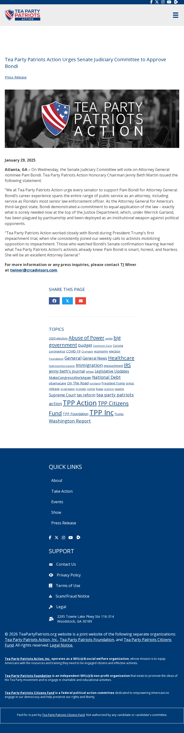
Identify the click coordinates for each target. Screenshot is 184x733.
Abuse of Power (86, 337)
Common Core (102, 345)
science (109, 389)
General (72, 358)
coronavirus (57, 351)
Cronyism (87, 351)
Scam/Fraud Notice (72, 596)
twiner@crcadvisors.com (33, 270)
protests (81, 389)
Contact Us (66, 564)
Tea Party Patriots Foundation (87, 639)
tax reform (86, 395)
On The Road (78, 383)
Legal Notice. (61, 645)
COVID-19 (73, 351)
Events (57, 501)
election (114, 351)
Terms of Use (68, 585)
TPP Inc (101, 412)
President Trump (113, 383)
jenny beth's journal (67, 371)
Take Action (62, 491)
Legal (61, 606)
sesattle (119, 389)
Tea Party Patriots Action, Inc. (31, 639)
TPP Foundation (75, 414)
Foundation (56, 358)
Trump (119, 414)
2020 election (58, 338)
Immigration (89, 365)
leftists (90, 371)
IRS (127, 365)
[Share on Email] (80, 300)
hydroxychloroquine (62, 366)
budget (85, 345)
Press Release (16, 77)
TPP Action (80, 402)
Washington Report (70, 421)
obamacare (57, 383)
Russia (99, 389)
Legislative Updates (112, 371)
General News (94, 358)
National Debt (106, 377)
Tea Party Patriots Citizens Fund (29, 693)
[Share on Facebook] (54, 300)
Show (56, 512)
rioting (91, 389)
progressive (68, 389)
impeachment (113, 366)
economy (101, 351)
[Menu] (176, 15)
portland (95, 383)
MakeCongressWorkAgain (70, 377)
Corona (118, 346)
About (56, 480)
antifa (109, 338)
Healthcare (121, 357)
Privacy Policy (69, 575)
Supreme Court (62, 395)
